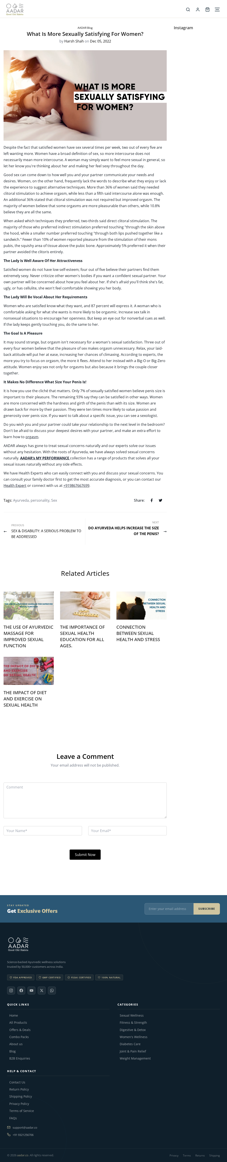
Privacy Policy (19, 1104)
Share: (139, 500)
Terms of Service (21, 1111)
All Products (18, 1023)
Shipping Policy (20, 1096)
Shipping (214, 1155)
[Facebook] (21, 990)
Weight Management (135, 1058)
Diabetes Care (130, 1044)
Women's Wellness (133, 1037)
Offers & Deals (20, 1030)
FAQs (13, 1118)
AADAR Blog (85, 28)
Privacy (174, 1155)
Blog (12, 1051)
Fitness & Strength (133, 1023)
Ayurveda (21, 500)
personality (40, 500)
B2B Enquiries (19, 1058)
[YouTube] (31, 990)
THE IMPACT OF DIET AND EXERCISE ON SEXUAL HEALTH (25, 699)
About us (16, 1044)
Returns (200, 1155)
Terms (187, 1155)
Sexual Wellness (132, 1015)
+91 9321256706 (23, 1135)
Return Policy (19, 1089)
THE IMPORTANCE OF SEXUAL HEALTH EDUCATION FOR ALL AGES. (82, 636)
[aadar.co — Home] (94, 9)
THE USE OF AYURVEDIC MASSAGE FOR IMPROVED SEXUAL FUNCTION (28, 636)
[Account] (197, 9)
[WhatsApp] (52, 990)
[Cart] (207, 9)
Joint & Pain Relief (133, 1051)
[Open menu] (217, 9)
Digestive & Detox (133, 1030)
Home (13, 1015)
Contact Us (17, 1082)
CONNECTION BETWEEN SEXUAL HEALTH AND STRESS (138, 633)
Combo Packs (19, 1037)
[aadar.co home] (113, 944)
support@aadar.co (25, 1127)
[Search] (188, 9)
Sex (54, 500)
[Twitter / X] (42, 990)
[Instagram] (11, 990)
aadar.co (22, 1155)
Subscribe (206, 909)
